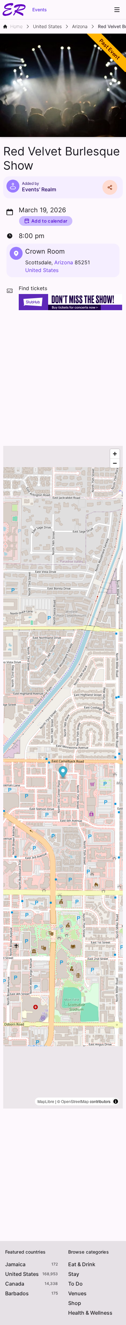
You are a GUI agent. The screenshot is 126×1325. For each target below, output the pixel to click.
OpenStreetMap (75, 1101)
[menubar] (117, 10)
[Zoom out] (115, 463)
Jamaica (15, 1264)
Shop (74, 1303)
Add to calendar (49, 221)
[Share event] (110, 187)
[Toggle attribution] (116, 1101)
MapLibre (45, 1101)
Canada (14, 1283)
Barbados (17, 1293)
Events (39, 9)
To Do (75, 1283)
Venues (77, 1293)
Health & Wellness (90, 1312)
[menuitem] (117, 10)
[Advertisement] (63, 376)
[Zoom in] (115, 453)
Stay (73, 1274)
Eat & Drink (81, 1264)
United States (41, 270)
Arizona (63, 262)
